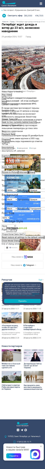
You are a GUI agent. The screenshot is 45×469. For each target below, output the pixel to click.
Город (28, 37)
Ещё (40, 280)
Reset (23, 237)
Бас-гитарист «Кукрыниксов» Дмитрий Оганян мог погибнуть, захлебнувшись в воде (23, 10)
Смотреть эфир (15, 15)
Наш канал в (17, 257)
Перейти (13, 456)
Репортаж (7, 279)
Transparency (23, 190)
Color (4, 190)
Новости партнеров (12, 346)
